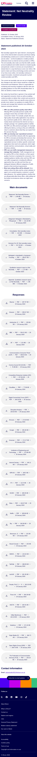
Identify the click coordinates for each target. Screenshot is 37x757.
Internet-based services (7, 25)
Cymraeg (18, 3)
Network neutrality (21, 25)
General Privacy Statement (9, 722)
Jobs (2, 719)
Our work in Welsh (6, 729)
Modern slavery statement (9, 725)
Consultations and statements (9, 29)
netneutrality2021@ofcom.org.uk (15, 672)
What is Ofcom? (6, 709)
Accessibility (4, 739)
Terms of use (5, 746)
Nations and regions (7, 715)
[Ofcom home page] (6, 3)
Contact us (4, 712)
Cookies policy (5, 742)
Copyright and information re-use (11, 749)
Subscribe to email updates (16, 678)
